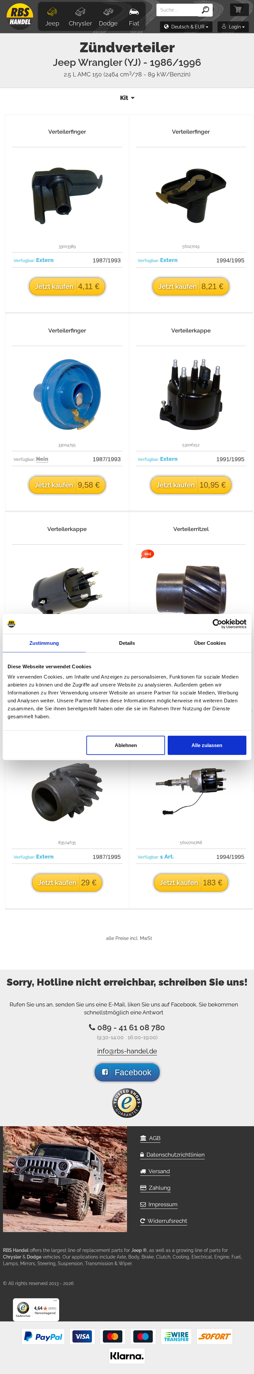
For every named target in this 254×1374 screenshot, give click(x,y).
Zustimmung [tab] (44, 642)
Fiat (134, 23)
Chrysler (80, 23)
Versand (158, 1171)
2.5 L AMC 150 (127, 74)
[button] (186, 26)
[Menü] (55, 1302)
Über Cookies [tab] (210, 642)
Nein (42, 459)
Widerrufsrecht (166, 1221)
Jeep (52, 23)
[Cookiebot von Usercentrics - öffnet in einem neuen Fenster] (217, 624)
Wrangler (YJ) (139, 62)
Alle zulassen (206, 745)
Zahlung (158, 1187)
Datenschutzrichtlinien (174, 1154)
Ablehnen (126, 745)
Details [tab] (127, 642)
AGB (153, 1138)
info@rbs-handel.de (127, 1051)
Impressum (162, 1204)
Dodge (108, 23)
